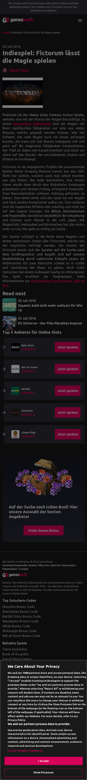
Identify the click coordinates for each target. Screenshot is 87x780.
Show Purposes (43, 772)
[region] (43, 720)
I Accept (43, 760)
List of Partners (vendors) (25, 750)
